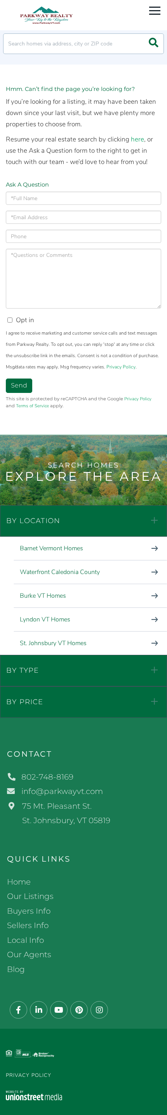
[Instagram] (99, 1010)
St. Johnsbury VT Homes (53, 643)
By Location (33, 520)
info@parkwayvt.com (62, 791)
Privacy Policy (121, 367)
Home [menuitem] (19, 881)
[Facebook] (18, 1010)
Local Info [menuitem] (25, 940)
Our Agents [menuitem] (29, 954)
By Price (24, 702)
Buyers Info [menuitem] (28, 911)
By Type (22, 670)
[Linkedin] (38, 1010)
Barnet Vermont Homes (51, 548)
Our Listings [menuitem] (30, 896)
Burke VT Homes (43, 596)
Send (19, 385)
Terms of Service (32, 406)
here (137, 139)
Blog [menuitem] (16, 969)
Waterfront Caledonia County (60, 572)
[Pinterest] (79, 1010)
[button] (153, 43)
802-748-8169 (47, 777)
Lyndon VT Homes (45, 619)
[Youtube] (58, 1010)
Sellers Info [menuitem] (28, 925)
